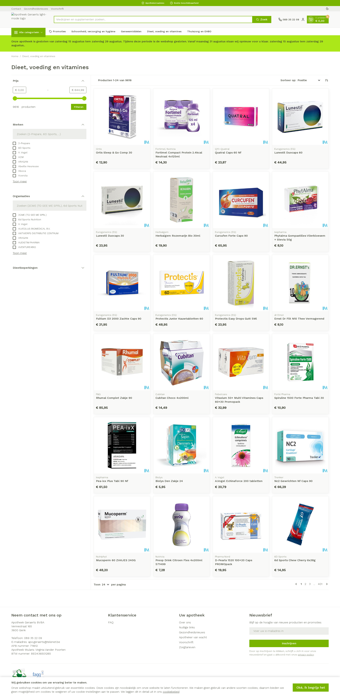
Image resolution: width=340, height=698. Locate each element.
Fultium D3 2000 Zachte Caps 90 (118, 318)
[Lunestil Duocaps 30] (122, 200)
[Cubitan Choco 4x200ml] (181, 362)
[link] (296, 584)
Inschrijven (289, 643)
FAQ (111, 622)
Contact (16, 8)
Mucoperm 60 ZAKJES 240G (116, 560)
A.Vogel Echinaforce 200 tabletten (238, 481)
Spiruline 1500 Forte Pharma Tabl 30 (299, 398)
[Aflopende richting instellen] (326, 80)
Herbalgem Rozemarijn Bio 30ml (177, 235)
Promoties (59, 31)
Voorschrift (57, 8)
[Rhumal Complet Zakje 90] (122, 362)
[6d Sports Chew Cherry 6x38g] (300, 524)
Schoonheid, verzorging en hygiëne (93, 31)
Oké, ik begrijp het (310, 687)
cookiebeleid (171, 691)
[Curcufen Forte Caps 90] (241, 200)
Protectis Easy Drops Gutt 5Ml (236, 318)
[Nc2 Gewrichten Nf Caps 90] (300, 445)
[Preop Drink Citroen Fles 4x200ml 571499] (181, 524)
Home (14, 56)
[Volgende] (326, 584)
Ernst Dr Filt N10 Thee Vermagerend (299, 318)
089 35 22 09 (33, 638)
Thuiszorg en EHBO (199, 31)
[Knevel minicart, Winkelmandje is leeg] (311, 19)
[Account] (303, 19)
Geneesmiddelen (131, 31)
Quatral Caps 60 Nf (228, 152)
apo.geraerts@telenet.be (44, 642)
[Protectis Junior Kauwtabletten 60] (181, 283)
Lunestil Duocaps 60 (288, 152)
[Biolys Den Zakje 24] (181, 445)
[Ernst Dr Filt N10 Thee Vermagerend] (300, 283)
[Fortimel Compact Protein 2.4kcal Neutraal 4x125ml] (181, 117)
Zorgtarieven (187, 647)
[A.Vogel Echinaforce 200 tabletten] (241, 445)
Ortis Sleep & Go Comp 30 (114, 152)
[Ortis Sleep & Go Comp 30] (122, 117)
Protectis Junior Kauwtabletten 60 (179, 318)
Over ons (185, 622)
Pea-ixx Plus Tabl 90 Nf (112, 481)
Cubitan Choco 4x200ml (172, 398)
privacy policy (306, 654)
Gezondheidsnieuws (36, 8)
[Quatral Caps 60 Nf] (241, 117)
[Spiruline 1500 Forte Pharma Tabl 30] (300, 362)
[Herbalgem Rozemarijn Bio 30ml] (181, 200)
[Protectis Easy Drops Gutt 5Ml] (241, 283)
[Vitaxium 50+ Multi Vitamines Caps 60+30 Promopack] (241, 362)
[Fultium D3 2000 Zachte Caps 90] (122, 283)
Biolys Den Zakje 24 (169, 481)
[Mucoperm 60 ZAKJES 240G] (122, 524)
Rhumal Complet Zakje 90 (114, 398)
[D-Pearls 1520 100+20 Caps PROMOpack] (241, 524)
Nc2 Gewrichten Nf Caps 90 (293, 481)
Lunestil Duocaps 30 (110, 235)
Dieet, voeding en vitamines (164, 31)
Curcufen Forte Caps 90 (231, 235)
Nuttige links (187, 627)
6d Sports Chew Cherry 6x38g (295, 560)
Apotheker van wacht (193, 637)
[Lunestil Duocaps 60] (300, 117)
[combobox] (153, 19)
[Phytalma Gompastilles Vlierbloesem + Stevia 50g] (300, 200)
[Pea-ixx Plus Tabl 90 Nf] (122, 445)
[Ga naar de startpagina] (29, 19)
